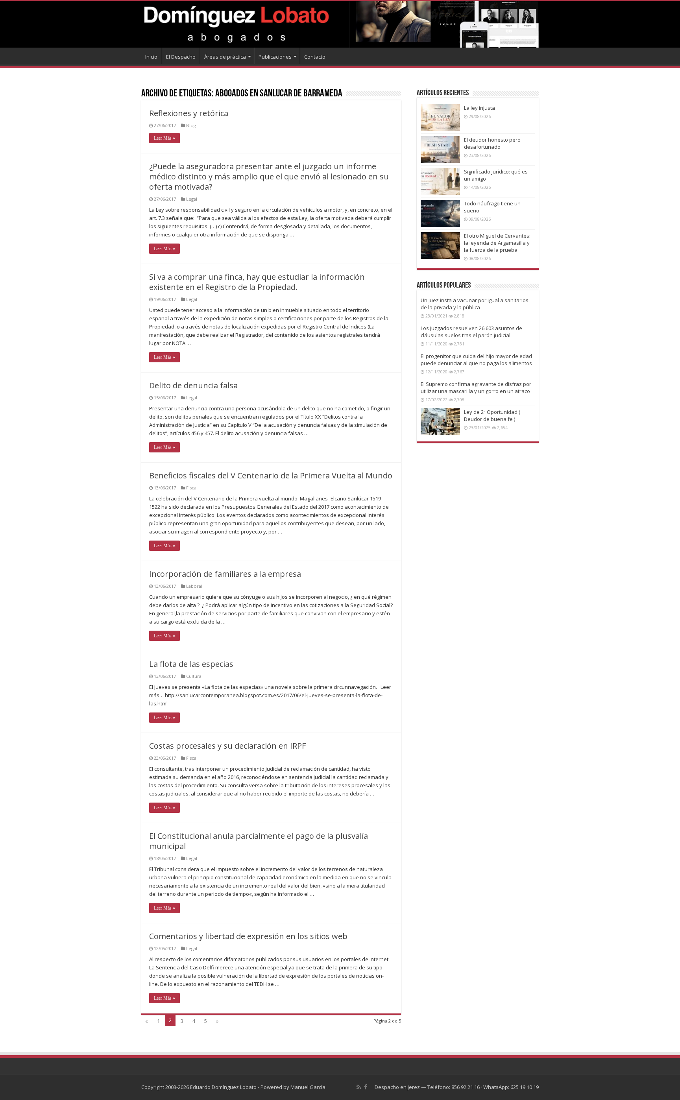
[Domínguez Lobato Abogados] (340, 24)
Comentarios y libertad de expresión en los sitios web (248, 936)
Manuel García (307, 1087)
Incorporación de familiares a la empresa (225, 573)
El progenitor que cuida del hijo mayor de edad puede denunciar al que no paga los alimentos (476, 360)
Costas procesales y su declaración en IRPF (227, 745)
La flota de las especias (191, 664)
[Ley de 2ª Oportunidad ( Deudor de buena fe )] (440, 421)
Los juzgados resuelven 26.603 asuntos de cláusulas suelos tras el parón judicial (471, 332)
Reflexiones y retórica (188, 113)
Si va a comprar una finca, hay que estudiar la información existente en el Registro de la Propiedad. (257, 281)
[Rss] (359, 1087)
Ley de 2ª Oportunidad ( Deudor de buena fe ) (492, 415)
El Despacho (181, 56)
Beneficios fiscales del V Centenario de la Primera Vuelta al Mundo (270, 475)
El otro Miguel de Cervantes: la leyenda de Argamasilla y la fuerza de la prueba (497, 242)
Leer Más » (164, 138)
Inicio (151, 56)
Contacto (314, 56)
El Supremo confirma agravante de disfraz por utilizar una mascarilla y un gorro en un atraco (476, 387)
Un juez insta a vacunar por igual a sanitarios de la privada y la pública (474, 304)
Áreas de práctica (225, 56)
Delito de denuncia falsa (193, 385)
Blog (191, 125)
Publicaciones (275, 56)
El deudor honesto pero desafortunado (492, 143)
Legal (191, 199)
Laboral (194, 586)
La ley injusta (479, 107)
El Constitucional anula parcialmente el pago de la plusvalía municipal (258, 841)
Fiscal (192, 488)
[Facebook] (365, 1087)
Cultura (193, 676)
